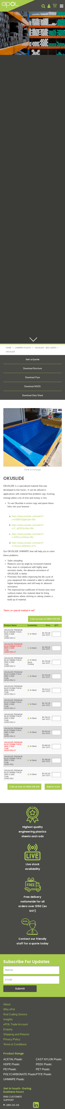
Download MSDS (32, 386)
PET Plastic (43, 1069)
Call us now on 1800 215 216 (45, 618)
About (6, 1004)
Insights (7, 1019)
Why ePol (9, 1009)
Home (8, 348)
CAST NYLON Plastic (49, 1059)
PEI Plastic (9, 1069)
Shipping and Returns (16, 1034)
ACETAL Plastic (12, 1059)
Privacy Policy (11, 1039)
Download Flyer (32, 377)
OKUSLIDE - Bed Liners (45, 348)
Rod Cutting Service (15, 1014)
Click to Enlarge (32, 469)
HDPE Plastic (11, 1064)
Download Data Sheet (32, 395)
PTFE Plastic (44, 1074)
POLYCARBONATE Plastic (19, 1074)
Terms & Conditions (14, 1044)
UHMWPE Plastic (23, 348)
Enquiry (7, 1029)
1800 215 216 (12, 1105)
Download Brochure (32, 368)
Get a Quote (32, 359)
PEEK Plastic (44, 1064)
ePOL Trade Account (15, 1024)
